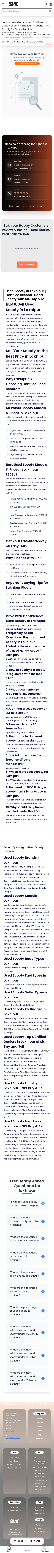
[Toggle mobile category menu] (2, 4)
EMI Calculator (39, 1457)
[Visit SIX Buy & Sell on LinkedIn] (41, 1404)
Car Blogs (40, 1525)
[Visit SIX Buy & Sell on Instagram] (37, 1404)
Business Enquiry (14, 1510)
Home (4, 22)
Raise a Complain (14, 1464)
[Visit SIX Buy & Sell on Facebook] (29, 1404)
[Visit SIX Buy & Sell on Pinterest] (49, 1404)
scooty (28, 22)
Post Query (45, 1551)
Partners (39, 1439)
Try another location (27, 63)
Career (39, 1431)
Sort (20, 1541)
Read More (48, 45)
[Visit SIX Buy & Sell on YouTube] (45, 1404)
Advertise (14, 1507)
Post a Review (27, 264)
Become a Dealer (14, 1468)
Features (39, 1423)
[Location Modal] (45, 4)
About (39, 1419)
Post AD (27, 1551)
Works (39, 1427)
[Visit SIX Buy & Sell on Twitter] (33, 1404)
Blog (39, 1435)
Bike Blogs (39, 1528)
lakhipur (39, 22)
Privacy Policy (39, 1513)
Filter (37, 1541)
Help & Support (14, 1461)
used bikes (16, 22)
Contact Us (14, 1457)
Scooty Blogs (39, 1532)
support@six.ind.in (13, 1438)
